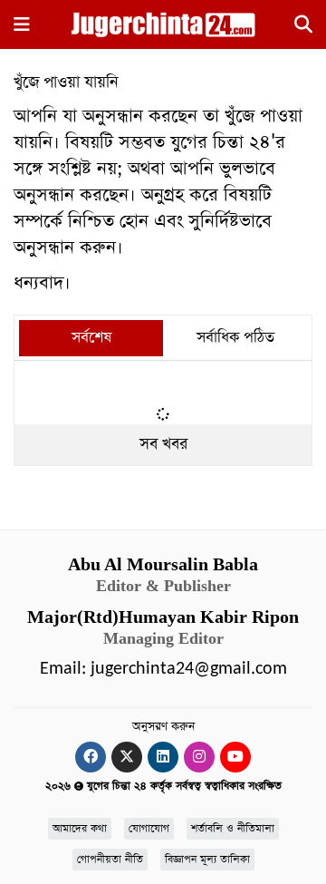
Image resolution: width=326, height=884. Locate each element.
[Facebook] (90, 757)
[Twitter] (126, 757)
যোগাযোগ (149, 828)
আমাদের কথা (80, 828)
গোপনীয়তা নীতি (110, 859)
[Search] (303, 27)
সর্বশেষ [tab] (91, 337)
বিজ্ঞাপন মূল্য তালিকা (207, 859)
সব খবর (163, 444)
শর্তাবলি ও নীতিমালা (232, 828)
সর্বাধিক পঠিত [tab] (235, 337)
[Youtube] (235, 757)
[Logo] (162, 23)
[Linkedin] (163, 757)
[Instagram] (199, 757)
